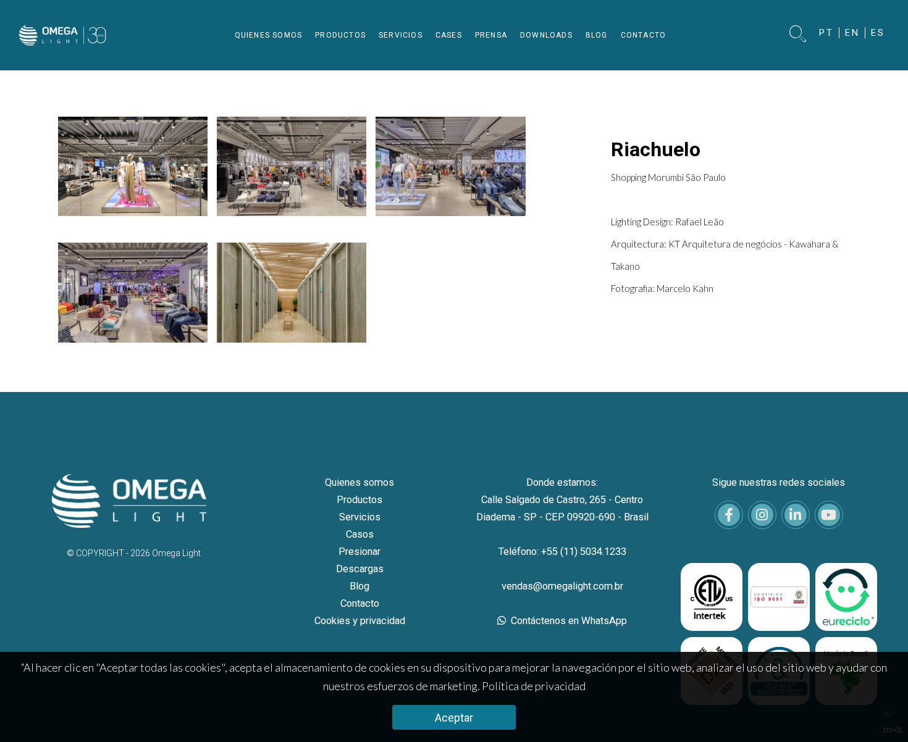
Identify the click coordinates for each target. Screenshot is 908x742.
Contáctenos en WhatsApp (567, 621)
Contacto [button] (643, 35)
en (852, 32)
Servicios (359, 517)
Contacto (359, 603)
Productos (359, 500)
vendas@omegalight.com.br (562, 586)
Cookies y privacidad (359, 621)
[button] (798, 34)
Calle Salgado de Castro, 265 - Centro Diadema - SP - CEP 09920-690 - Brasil (562, 508)
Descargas (360, 569)
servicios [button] (400, 35)
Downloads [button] (546, 35)
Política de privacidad (534, 686)
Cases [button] (448, 35)
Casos (360, 534)
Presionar (359, 551)
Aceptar (454, 717)
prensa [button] (491, 35)
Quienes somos (359, 482)
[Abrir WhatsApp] (877, 711)
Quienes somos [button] (269, 35)
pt (826, 32)
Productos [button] (340, 35)
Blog (359, 586)
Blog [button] (597, 35)
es (878, 32)
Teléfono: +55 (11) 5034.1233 (562, 551)
